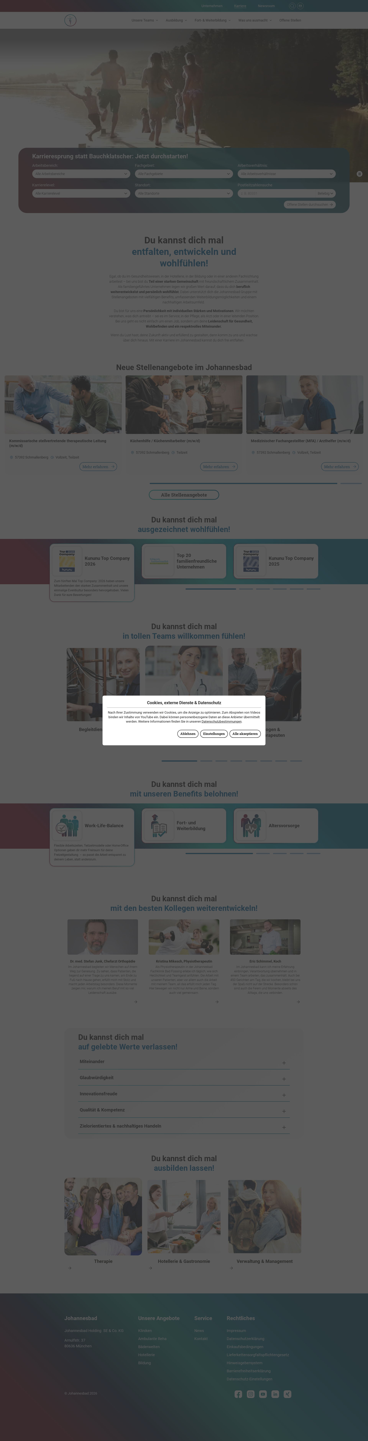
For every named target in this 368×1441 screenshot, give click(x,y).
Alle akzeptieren (245, 733)
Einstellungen (214, 733)
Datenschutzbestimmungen (222, 722)
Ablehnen (188, 733)
